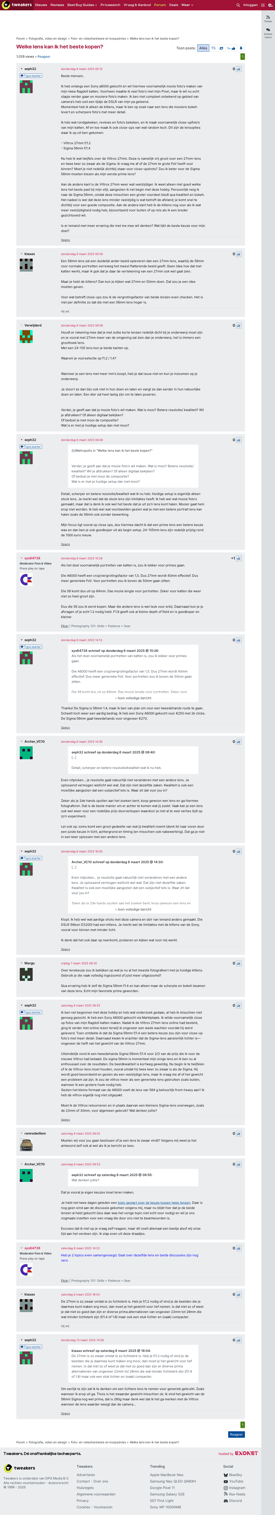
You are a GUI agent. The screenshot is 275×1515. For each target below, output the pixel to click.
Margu (29, 963)
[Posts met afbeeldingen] (221, 48)
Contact (83, 1481)
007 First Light (162, 1500)
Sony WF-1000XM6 (165, 1507)
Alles (203, 48)
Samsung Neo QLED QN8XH (173, 1481)
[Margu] (26, 974)
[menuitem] (238, 5)
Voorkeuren (103, 1507)
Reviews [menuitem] (57, 5)
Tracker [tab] (268, 21)
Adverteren (86, 1475)
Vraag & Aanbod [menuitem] (137, 5)
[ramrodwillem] (26, 1144)
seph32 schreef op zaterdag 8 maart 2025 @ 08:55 (111, 1175)
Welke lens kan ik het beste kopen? (154, 38)
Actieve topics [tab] (268, 35)
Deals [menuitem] (173, 5)
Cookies (83, 1507)
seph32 (30, 69)
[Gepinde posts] (241, 48)
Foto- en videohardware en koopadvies (98, 38)
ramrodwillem (35, 1133)
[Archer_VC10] (26, 752)
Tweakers (10, 1478)
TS (213, 48)
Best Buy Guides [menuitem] (80, 5)
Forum (20, 38)
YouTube (236, 1481)
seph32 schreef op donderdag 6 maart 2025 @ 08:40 (113, 752)
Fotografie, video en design (48, 38)
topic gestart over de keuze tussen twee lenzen (154, 1203)
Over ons (100, 1481)
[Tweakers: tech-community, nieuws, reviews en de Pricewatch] (17, 5)
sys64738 (32, 558)
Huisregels (85, 1488)
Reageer (44, 56)
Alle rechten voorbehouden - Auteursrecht (35, 1483)
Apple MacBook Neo (166, 1475)
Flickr (65, 626)
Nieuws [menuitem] (41, 5)
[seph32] (26, 86)
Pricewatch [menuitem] (110, 5)
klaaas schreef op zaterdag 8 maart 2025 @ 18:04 (111, 1351)
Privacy (83, 1500)
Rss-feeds (237, 1494)
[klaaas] (26, 265)
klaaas (29, 254)
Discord (235, 1500)
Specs (65, 240)
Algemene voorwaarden (96, 1494)
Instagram (237, 1488)
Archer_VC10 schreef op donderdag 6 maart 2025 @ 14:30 (117, 862)
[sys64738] (26, 579)
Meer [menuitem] (186, 5)
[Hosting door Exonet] (238, 1454)
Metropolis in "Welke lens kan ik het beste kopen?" (114, 450)
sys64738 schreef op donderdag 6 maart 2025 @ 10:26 (115, 651)
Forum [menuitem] (160, 5)
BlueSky (235, 1475)
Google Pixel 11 (162, 1488)
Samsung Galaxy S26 (167, 1494)
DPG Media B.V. (57, 1478)
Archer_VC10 (34, 741)
